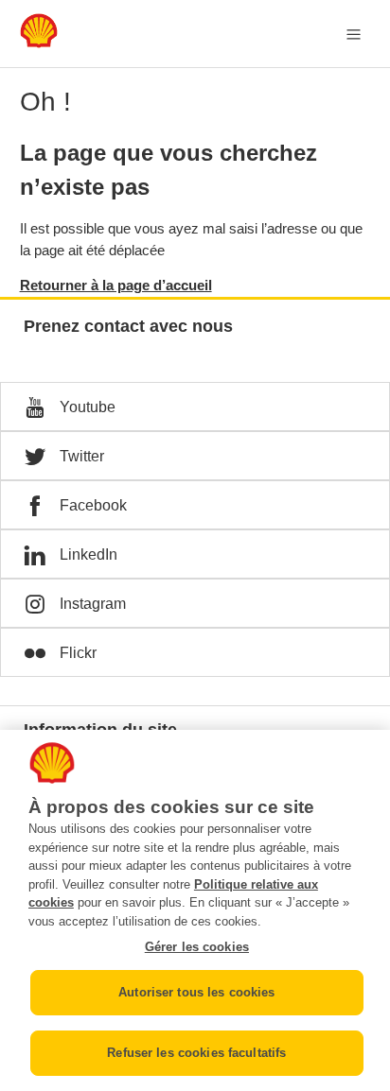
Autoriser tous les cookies (196, 992)
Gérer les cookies (197, 947)
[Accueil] (39, 43)
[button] (195, 406)
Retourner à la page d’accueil (116, 285)
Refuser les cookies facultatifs (196, 1053)
